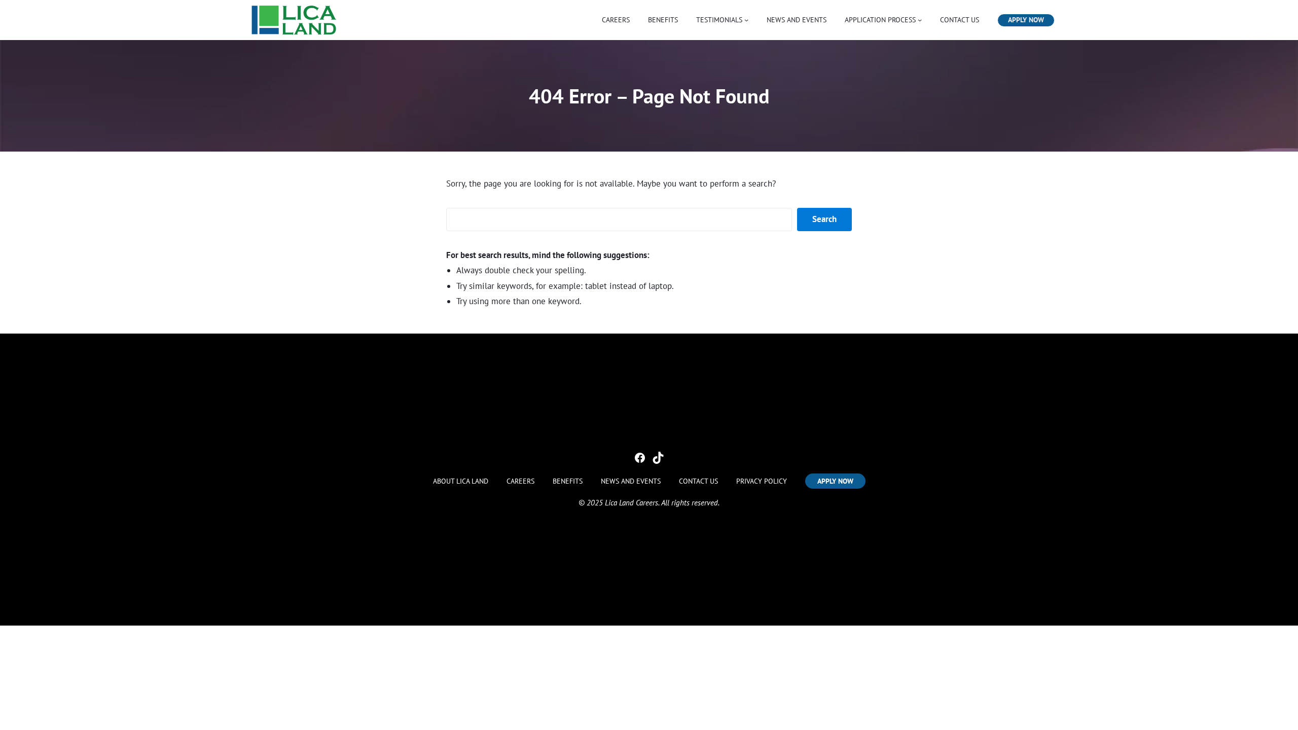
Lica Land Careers (631, 502)
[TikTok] (658, 458)
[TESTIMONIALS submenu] (746, 20)
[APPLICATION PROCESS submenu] (920, 20)
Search (824, 219)
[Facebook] (640, 458)
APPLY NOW (1026, 19)
